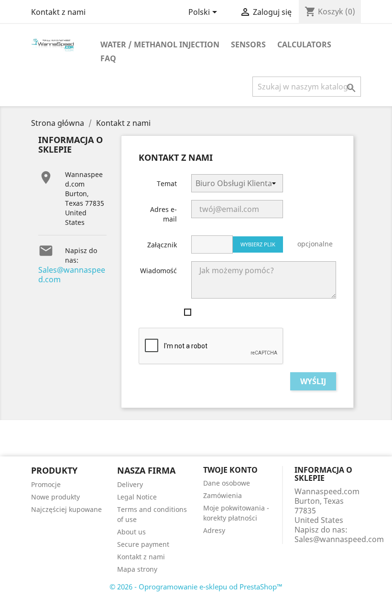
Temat (167, 183)
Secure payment (143, 544)
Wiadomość (158, 270)
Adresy (214, 530)
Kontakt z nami (58, 12)
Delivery (130, 484)
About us (131, 531)
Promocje (46, 484)
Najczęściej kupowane (66, 509)
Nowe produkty (55, 496)
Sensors (248, 44)
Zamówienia (222, 495)
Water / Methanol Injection (159, 44)
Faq (108, 58)
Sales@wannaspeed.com (71, 275)
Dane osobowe (226, 483)
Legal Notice (137, 496)
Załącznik (162, 244)
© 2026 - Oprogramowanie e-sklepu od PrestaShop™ (196, 586)
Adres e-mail (163, 214)
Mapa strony (137, 569)
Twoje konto (230, 470)
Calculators (304, 44)
